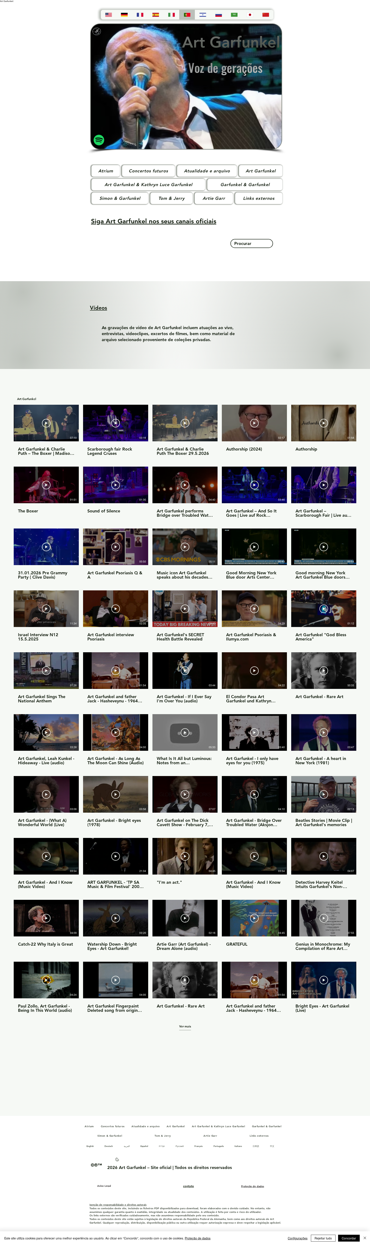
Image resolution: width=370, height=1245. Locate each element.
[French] (140, 14)
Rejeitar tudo (323, 1238)
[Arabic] (234, 14)
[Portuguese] (187, 14)
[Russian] (218, 14)
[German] (124, 14)
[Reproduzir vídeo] (46, 423)
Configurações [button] (297, 1238)
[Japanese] (250, 14)
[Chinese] (265, 14)
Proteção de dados (197, 1238)
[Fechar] (364, 1238)
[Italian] (171, 14)
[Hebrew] (202, 14)
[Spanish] (155, 14)
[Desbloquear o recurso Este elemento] (117, 1160)
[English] (108, 14)
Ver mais (185, 1026)
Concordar (349, 1238)
